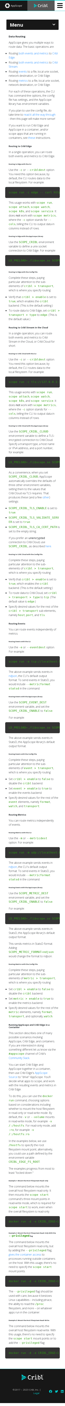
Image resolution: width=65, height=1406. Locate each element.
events (23, 71)
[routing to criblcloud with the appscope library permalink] (3, 426)
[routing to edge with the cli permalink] (3, 164)
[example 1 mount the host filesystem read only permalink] (3, 1181)
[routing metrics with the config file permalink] (3, 964)
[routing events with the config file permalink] (3, 754)
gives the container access (25, 1254)
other (45, 497)
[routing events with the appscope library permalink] (3, 697)
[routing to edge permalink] (3, 146)
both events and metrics (33, 53)
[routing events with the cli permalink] (3, 642)
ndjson (13, 676)
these (31, 138)
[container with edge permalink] (3, 1025)
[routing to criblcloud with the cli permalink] (3, 354)
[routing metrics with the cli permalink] (3, 833)
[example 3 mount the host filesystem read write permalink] (3, 1321)
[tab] (13, 6)
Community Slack (19, 1058)
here (48, 546)
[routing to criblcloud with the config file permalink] (3, 555)
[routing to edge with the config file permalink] (3, 272)
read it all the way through (39, 114)
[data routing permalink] (3, 36)
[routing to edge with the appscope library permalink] (3, 237)
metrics (23, 81)
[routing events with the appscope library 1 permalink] (3, 888)
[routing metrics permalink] (3, 814)
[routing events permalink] (3, 623)
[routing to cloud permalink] (3, 327)
